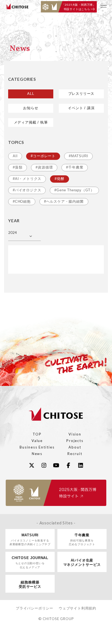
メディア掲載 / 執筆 (31, 122)
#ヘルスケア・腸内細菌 (64, 201)
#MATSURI (78, 156)
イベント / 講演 (81, 108)
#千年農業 (74, 167)
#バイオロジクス (27, 190)
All (15, 156)
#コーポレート (43, 156)
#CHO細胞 (22, 201)
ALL (30, 94)
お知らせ (30, 108)
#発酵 (59, 179)
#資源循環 (44, 167)
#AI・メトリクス (27, 179)
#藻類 (17, 167)
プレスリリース (81, 94)
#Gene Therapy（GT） (74, 190)
